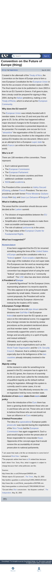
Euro (34, 402)
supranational (25, 422)
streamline (7, 132)
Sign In (46, 56)
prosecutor (12, 425)
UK (29, 459)
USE (22, 277)
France (11, 145)
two (44, 354)
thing (4, 70)
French (22, 190)
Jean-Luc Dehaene (29, 197)
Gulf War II (24, 312)
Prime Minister (32, 194)
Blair (15, 490)
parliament (27, 227)
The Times (29, 477)
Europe (19, 280)
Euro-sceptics (29, 258)
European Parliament (18, 172)
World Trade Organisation (18, 348)
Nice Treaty (17, 428)
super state (37, 142)
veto (46, 390)
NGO (7, 182)
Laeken (18, 209)
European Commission (19, 169)
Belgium (44, 197)
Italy (14, 197)
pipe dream (34, 309)
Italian (19, 98)
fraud (40, 438)
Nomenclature (9, 245)
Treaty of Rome (9, 101)
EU (45, 215)
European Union (40, 82)
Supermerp (13, 70)
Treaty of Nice (35, 75)
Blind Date (15, 456)
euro (21, 396)
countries (11, 357)
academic (19, 182)
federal (11, 258)
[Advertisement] (26, 26)
